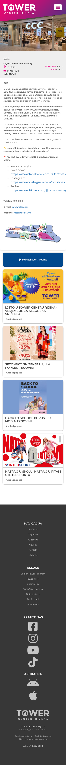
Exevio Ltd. (37, 745)
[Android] (33, 686)
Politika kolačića (43, 736)
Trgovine (33, 534)
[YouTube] (33, 653)
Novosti (33, 544)
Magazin (33, 555)
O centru (33, 539)
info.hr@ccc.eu (20, 207)
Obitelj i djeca (33, 594)
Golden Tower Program (33, 573)
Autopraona (33, 604)
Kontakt (33, 550)
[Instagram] (33, 641)
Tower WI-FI (33, 578)
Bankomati (33, 599)
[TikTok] (33, 665)
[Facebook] (33, 629)
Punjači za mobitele (33, 589)
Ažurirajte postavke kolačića (33, 739)
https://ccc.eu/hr (22, 212)
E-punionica (33, 584)
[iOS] (33, 698)
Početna (33, 529)
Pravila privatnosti (24, 736)
